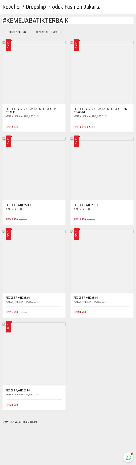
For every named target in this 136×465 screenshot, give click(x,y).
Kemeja (10, 116)
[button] (128, 457)
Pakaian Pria (21, 116)
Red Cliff (33, 116)
